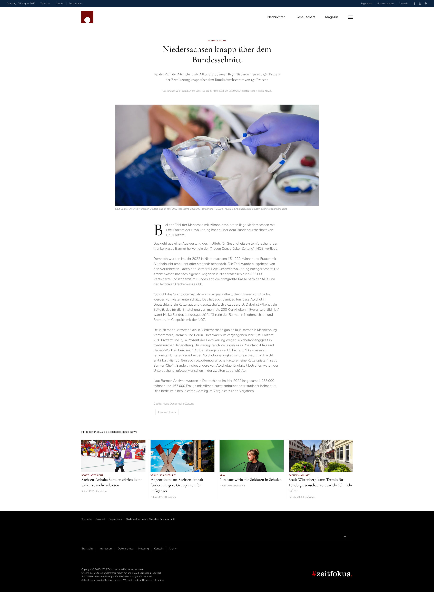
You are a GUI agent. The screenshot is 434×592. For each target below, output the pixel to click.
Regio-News (264, 91)
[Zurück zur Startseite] (87, 17)
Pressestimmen (385, 3)
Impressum (106, 548)
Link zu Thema (167, 412)
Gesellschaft (305, 17)
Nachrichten (276, 17)
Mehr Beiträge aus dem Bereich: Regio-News (109, 432)
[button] (350, 17)
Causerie (403, 3)
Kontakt (59, 3)
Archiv (172, 548)
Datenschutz (75, 3)
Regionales (366, 3)
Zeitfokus (45, 3)
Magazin (331, 17)
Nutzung (143, 548)
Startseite (87, 548)
